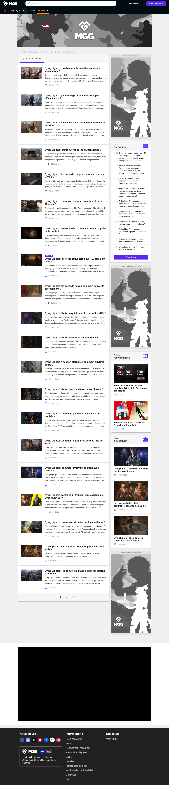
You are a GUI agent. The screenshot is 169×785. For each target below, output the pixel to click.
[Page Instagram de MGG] (58, 740)
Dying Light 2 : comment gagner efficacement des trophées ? (73, 415)
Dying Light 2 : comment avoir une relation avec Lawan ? (72, 469)
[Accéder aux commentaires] (46, 85)
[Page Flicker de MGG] (52, 740)
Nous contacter (74, 739)
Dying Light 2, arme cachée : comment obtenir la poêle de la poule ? (75, 230)
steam (49, 256)
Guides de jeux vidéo (36, 52)
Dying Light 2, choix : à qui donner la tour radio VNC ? (75, 313)
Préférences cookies (76, 766)
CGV (68, 779)
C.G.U (69, 757)
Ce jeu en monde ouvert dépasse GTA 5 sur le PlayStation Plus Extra (129, 180)
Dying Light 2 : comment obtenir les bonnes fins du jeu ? (74, 442)
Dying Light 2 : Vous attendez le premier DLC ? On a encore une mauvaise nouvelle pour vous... (132, 203)
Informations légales (76, 752)
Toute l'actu (131, 257)
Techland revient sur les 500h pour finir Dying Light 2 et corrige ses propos (130, 388)
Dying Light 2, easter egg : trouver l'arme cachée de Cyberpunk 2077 (74, 496)
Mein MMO (112, 739)
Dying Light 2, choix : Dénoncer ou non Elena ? (71, 337)
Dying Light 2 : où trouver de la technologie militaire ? (75, 522)
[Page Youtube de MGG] (40, 740)
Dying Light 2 (51, 52)
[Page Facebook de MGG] (22, 740)
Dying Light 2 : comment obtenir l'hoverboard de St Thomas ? (73, 202)
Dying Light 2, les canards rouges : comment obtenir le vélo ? (74, 175)
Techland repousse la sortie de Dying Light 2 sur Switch (129, 423)
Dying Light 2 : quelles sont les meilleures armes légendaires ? (72, 69)
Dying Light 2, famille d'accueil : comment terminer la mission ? (75, 124)
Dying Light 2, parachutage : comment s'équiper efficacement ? (72, 97)
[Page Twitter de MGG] (34, 740)
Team (68, 743)
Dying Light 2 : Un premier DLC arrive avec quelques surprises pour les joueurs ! (132, 213)
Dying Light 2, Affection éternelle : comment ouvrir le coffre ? (74, 363)
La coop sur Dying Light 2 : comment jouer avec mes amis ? (74, 548)
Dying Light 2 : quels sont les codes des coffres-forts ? (128, 539)
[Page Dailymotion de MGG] (46, 740)
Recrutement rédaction (78, 748)
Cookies (70, 761)
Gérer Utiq (71, 775)
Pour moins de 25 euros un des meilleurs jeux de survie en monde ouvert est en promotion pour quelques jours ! (132, 192)
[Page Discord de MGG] (28, 740)
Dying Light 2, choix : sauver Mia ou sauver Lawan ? (74, 389)
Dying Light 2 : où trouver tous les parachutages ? (73, 149)
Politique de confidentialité (79, 770)
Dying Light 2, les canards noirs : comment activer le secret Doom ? (74, 287)
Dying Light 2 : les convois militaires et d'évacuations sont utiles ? (75, 572)
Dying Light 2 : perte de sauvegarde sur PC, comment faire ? (75, 260)
